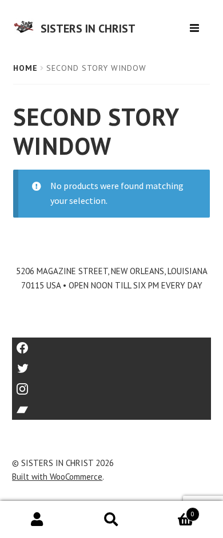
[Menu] (196, 24)
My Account (37, 519)
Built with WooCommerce (57, 476)
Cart (171, 510)
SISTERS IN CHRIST (88, 28)
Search (111, 519)
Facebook (111, 344)
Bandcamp (111, 405)
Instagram (111, 385)
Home (25, 68)
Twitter (111, 364)
